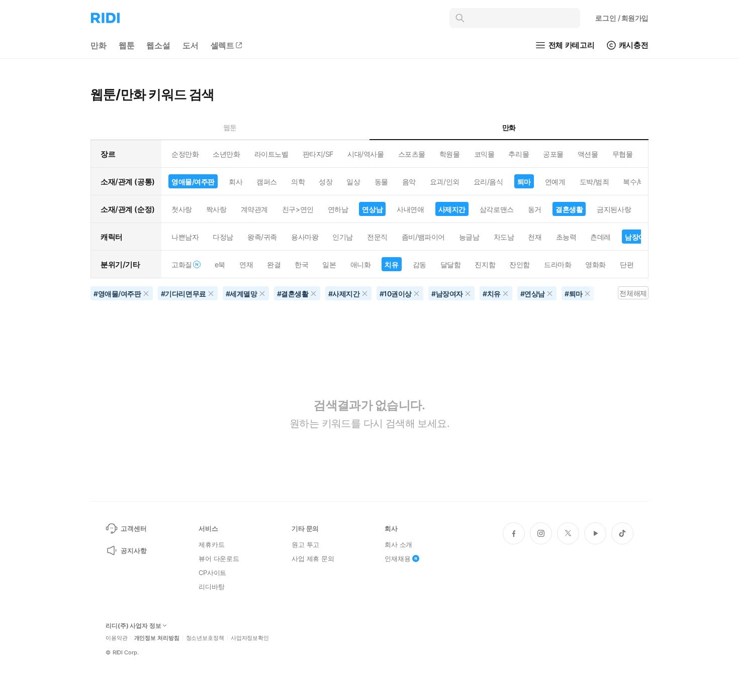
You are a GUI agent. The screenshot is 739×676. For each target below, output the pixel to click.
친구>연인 (298, 209)
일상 (353, 181)
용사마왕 (304, 237)
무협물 (622, 154)
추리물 (518, 154)
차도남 (504, 237)
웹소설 (158, 45)
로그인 (622, 18)
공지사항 (133, 550)
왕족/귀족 (262, 237)
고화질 (181, 264)
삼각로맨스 (497, 209)
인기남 (342, 237)
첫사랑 (181, 209)
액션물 (588, 154)
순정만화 (185, 154)
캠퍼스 (266, 181)
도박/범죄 (594, 181)
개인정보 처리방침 (156, 638)
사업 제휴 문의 (313, 558)
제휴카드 (211, 544)
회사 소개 (398, 544)
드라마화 (557, 264)
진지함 (485, 264)
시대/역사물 (365, 154)
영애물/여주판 (193, 181)
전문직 (377, 237)
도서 (190, 45)
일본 (329, 264)
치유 (391, 264)
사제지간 (452, 209)
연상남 (372, 209)
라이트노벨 (271, 154)
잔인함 (519, 264)
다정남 (223, 237)
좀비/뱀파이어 (423, 237)
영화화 (595, 264)
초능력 (566, 237)
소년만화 (226, 154)
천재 (534, 237)
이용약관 (117, 638)
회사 (235, 181)
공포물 (553, 154)
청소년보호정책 (205, 638)
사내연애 (410, 209)
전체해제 (632, 293)
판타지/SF (318, 154)
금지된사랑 (614, 209)
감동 (419, 264)
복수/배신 (638, 181)
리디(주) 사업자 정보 (133, 625)
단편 (626, 264)
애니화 (360, 264)
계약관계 (254, 209)
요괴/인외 (444, 181)
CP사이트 (212, 573)
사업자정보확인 (250, 638)
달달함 (450, 264)
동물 (381, 181)
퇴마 (524, 181)
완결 (274, 264)
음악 (409, 181)
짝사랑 (216, 209)
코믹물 (484, 154)
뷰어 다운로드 (219, 558)
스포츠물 (411, 154)
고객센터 (133, 528)
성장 (325, 181)
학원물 (449, 154)
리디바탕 (211, 587)
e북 (220, 264)
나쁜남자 (185, 237)
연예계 (555, 181)
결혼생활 (569, 209)
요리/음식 (488, 181)
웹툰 (127, 45)
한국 (301, 264)
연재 (246, 264)
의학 (298, 181)
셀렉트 (223, 45)
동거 (534, 209)
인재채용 (397, 558)
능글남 (469, 237)
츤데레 (600, 237)
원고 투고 (305, 544)
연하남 (338, 209)
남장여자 (638, 237)
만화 (98, 45)
